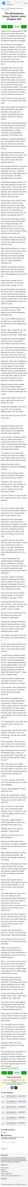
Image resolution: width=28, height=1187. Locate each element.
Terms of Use (4, 1171)
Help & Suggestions (6, 1173)
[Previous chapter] (4, 26)
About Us (3, 1169)
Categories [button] (10, 4)
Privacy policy (5, 1167)
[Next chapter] (24, 26)
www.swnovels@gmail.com (13, 1175)
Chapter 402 (5, 9)
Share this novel (15, 1077)
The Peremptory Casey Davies (14, 8)
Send (4, 1148)
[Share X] (15, 1087)
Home (8, 2)
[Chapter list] (10, 26)
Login (25, 3)
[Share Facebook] (12, 1087)
